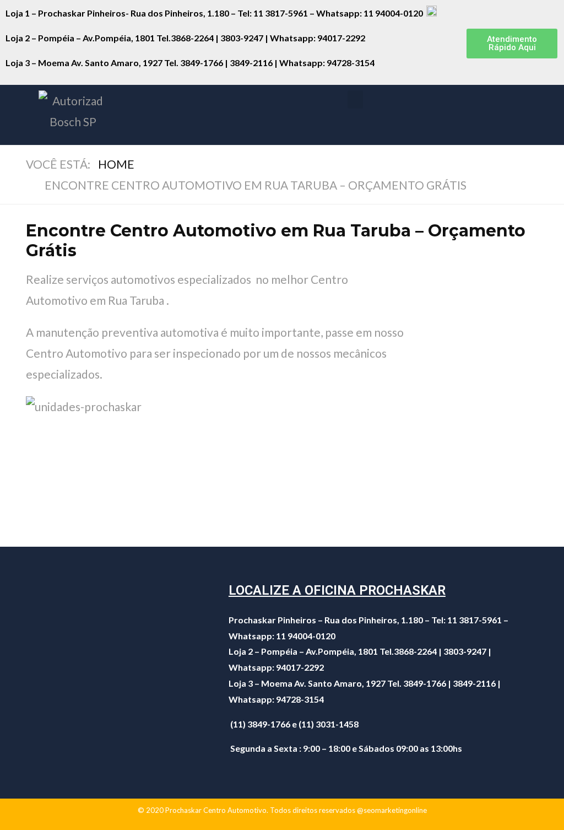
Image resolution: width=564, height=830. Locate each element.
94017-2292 (341, 38)
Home (116, 164)
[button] (512, 43)
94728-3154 (351, 62)
